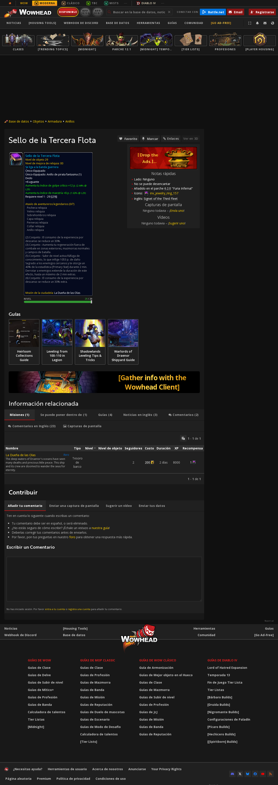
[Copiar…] (183, 438)
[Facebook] (255, 774)
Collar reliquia (35, 226)
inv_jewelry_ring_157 (163, 193)
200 (147, 462)
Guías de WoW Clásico (157, 660)
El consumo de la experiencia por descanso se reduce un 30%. (54, 239)
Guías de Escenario (95, 719)
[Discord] (232, 774)
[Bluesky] (247, 774)
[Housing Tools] (75, 628)
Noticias (14, 23)
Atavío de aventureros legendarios (46, 204)
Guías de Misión (92, 697)
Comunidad (193, 23)
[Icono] (16, 159)
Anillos (69, 121)
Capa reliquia (35, 219)
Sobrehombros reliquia (41, 215)
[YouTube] (263, 774)
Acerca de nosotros (107, 769)
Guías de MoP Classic (97, 660)
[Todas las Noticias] (10, 3)
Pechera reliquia (37, 208)
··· (125, 3)
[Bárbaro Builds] (219, 697)
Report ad (269, 621)
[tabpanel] (104, 458)
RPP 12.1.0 (85, 12)
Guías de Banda (40, 705)
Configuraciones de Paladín (228, 719)
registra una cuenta (79, 609)
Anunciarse (137, 769)
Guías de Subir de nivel (45, 682)
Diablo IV (149, 3)
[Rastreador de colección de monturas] (104, 382)
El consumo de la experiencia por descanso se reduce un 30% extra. (54, 280)
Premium (44, 779)
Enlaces (173, 138)
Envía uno (177, 210)
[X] (240, 774)
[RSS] (270, 774)
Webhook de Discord (81, 23)
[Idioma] (272, 23)
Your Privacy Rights (166, 769)
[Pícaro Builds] (218, 727)
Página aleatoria (18, 779)
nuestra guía (100, 528)
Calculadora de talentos (46, 712)
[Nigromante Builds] (223, 712)
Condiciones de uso (111, 779)
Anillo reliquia (35, 230)
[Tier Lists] (88, 742)
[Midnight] (36, 727)
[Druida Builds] (218, 705)
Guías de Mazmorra (95, 682)
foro (72, 537)
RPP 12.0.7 (98, 12)
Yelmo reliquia (36, 211)
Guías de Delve (39, 675)
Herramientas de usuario (67, 769)
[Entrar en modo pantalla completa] (250, 23)
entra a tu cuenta (55, 609)
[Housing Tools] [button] (42, 23)
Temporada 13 (218, 675)
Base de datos (117, 23)
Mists (114, 3)
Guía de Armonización (156, 668)
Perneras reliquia (37, 222)
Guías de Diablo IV (222, 660)
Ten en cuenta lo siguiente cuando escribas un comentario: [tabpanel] (69, 562)
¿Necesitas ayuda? (27, 769)
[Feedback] (265, 23)
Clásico (73, 3)
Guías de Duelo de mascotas (102, 712)
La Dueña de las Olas (21, 455)
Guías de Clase (39, 668)
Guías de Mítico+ (41, 690)
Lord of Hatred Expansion (227, 668)
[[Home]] (29, 12)
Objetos (38, 121)
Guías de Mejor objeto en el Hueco (166, 675)
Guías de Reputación (96, 705)
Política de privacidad (73, 779)
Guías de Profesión (42, 697)
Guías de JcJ (148, 712)
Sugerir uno (177, 223)
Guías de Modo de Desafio (100, 727)
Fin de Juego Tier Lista (224, 682)
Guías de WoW (39, 660)
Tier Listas (36, 719)
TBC (95, 3)
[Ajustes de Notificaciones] (257, 23)
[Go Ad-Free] (221, 23)
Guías (172, 23)
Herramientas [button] (148, 23)
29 (54, 196)
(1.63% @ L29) (78, 193)
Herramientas (204, 628)
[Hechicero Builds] (221, 734)
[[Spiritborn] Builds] (222, 742)
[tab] (19, 414)
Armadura (55, 121)
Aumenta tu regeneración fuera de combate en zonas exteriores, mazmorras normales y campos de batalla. (57, 248)
